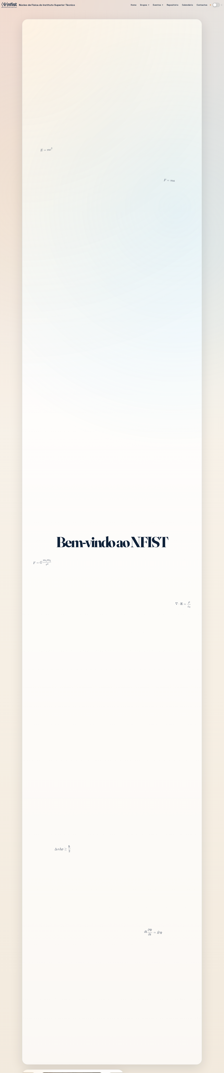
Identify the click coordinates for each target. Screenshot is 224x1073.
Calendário (187, 5)
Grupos (143, 5)
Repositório (172, 5)
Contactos (202, 5)
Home (133, 5)
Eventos (157, 5)
